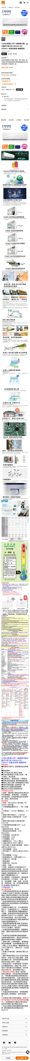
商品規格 (11, 120)
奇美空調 (17, 7)
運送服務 (26, 120)
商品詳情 (3, 120)
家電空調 (3, 7)
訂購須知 (18, 120)
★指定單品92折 (6, 81)
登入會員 (6, 75)
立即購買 (8, 1058)
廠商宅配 (6, 96)
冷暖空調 (10, 7)
